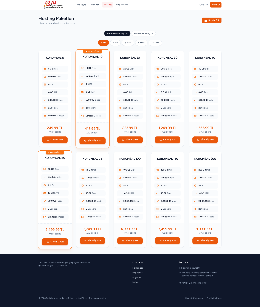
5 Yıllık (141, 42)
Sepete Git (213, 20)
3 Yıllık (128, 42)
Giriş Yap (204, 4)
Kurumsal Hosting (117, 33)
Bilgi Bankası (122, 4)
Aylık (103, 42)
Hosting (107, 4)
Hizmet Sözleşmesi (194, 298)
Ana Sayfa (81, 4)
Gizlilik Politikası (214, 298)
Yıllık (115, 42)
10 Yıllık (155, 42)
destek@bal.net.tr (191, 268)
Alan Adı (95, 4)
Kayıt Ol (216, 4)
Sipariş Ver (56, 139)
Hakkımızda (137, 268)
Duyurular (137, 277)
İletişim (135, 282)
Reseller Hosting (143, 33)
